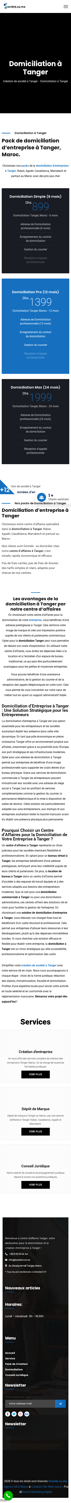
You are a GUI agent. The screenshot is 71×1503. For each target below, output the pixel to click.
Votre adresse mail (18, 1397)
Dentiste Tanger (39, 1471)
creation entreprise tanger (38, 1456)
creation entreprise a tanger (41, 1461)
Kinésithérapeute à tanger (17, 1471)
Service (10, 1358)
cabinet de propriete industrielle (38, 1477)
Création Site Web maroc (46, 1486)
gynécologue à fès (57, 1471)
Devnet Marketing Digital (37, 1491)
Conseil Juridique (16, 1375)
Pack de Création (16, 1364)
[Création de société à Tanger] (14, 6)
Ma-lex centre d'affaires (13, 1456)
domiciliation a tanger (15, 1461)
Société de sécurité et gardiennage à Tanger (25, 1466)
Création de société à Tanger (20, 81)
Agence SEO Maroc (16, 1486)
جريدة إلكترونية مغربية (13, 1477)
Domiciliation (14, 1369)
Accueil (10, 1353)
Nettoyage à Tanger (57, 1466)
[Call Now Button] (8, 1495)
